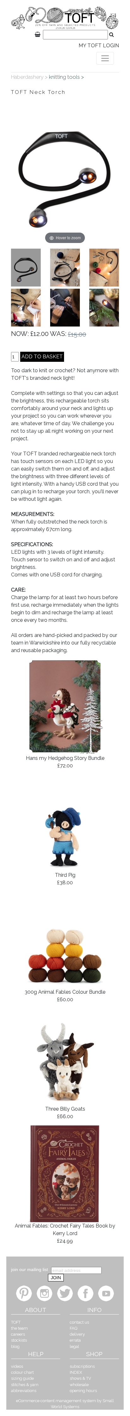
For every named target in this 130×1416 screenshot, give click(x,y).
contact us (79, 1322)
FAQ (73, 1328)
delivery (77, 1334)
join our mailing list (29, 1269)
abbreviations (23, 1390)
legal (74, 1346)
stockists (19, 1340)
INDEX (76, 1372)
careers (18, 1334)
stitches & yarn (24, 1384)
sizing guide (22, 1378)
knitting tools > (67, 77)
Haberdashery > (30, 77)
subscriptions (82, 1366)
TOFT (16, 1322)
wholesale (79, 1384)
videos (17, 1366)
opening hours (83, 1390)
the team (19, 1328)
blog (15, 1346)
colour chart (22, 1372)
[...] (26, 267)
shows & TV (80, 1378)
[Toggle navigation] (105, 58)
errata (75, 1340)
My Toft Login (99, 46)
